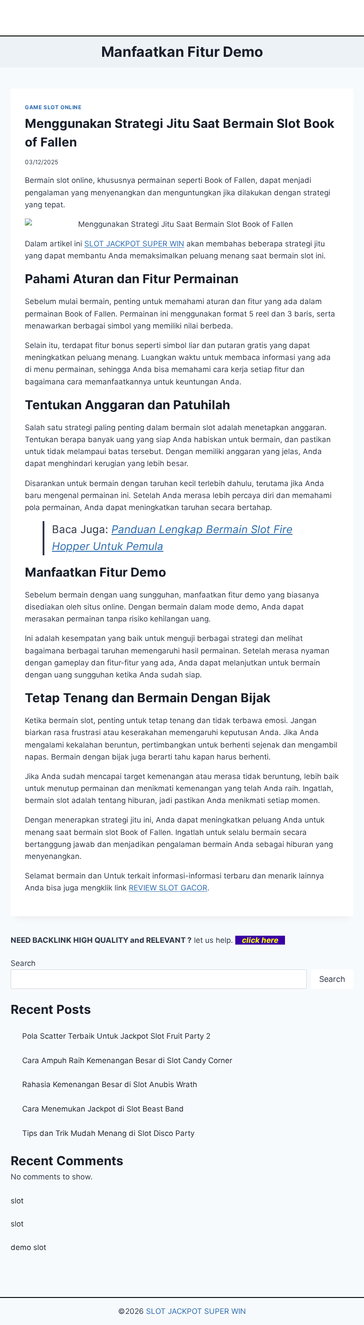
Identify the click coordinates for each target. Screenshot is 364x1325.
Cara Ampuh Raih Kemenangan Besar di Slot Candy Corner (127, 1060)
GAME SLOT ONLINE (53, 107)
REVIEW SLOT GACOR (168, 887)
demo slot (28, 1247)
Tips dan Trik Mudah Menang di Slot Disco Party (108, 1133)
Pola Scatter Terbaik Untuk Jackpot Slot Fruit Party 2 (116, 1036)
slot (17, 1200)
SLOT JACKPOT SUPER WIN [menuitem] (134, 243)
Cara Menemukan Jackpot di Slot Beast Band (103, 1108)
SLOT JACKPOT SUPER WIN (196, 1311)
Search (23, 963)
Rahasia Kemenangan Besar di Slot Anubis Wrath (109, 1084)
